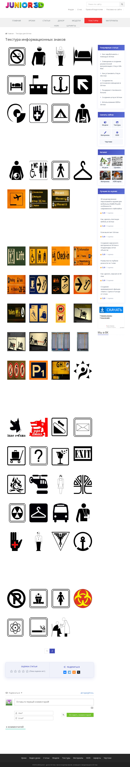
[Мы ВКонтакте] (123, 12)
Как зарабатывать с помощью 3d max (109, 55)
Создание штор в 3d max (112, 97)
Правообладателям (94, 9)
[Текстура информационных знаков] (16, 56)
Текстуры (93, 20)
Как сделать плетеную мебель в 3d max (110, 220)
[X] (78, 672)
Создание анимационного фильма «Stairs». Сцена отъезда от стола (110, 290)
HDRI (56, 25)
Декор (61, 20)
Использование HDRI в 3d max (110, 103)
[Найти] (122, 4)
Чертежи (107, 758)
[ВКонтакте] (64, 672)
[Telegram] (69, 672)
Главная (16, 20)
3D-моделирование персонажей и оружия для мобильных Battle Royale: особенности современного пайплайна (111, 204)
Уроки (32, 20)
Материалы (112, 20)
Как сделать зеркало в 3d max (111, 275)
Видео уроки (34, 758)
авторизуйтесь (87, 693)
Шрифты (71, 25)
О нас (79, 9)
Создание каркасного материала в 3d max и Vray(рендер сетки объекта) (109, 246)
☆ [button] (11, 671)
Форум (71, 9)
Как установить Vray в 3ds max (110, 74)
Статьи (46, 20)
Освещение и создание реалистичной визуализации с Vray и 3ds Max (110, 65)
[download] (111, 317)
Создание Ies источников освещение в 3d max (110, 83)
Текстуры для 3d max (23, 33)
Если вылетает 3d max (110, 232)
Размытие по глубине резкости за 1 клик (109, 262)
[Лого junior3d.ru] (24, 4)
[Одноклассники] (74, 672)
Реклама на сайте (114, 9)
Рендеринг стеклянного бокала (110, 91)
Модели (76, 20)
